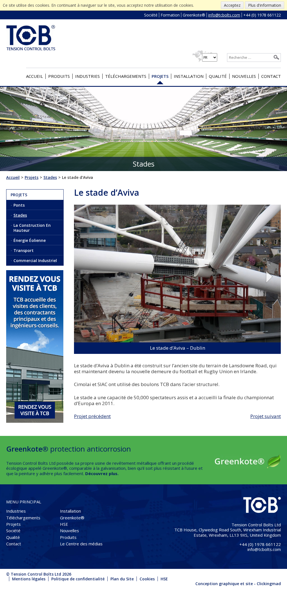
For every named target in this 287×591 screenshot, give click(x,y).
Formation (170, 15)
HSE (64, 524)
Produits (59, 76)
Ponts (19, 205)
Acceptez (232, 5)
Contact (271, 76)
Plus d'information (264, 5)
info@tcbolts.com (224, 15)
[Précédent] (82, 277)
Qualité (218, 76)
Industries (87, 76)
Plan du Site (122, 578)
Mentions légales (28, 578)
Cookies (147, 578)
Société (151, 15)
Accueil (34, 76)
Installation (188, 76)
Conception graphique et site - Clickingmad (238, 583)
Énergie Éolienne (29, 240)
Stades (20, 215)
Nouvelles (244, 76)
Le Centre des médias (81, 543)
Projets (160, 76)
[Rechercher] (276, 57)
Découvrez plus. (102, 473)
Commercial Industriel (35, 260)
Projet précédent (92, 416)
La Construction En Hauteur (32, 228)
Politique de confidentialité (78, 578)
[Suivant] (272, 277)
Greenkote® (194, 15)
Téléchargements (125, 76)
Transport (23, 250)
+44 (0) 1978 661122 (262, 15)
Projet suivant (265, 416)
